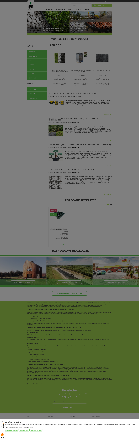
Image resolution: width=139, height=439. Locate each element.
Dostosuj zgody (24, 430)
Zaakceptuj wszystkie (36, 430)
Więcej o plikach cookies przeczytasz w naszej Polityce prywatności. (17, 427)
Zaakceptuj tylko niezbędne (10, 430)
